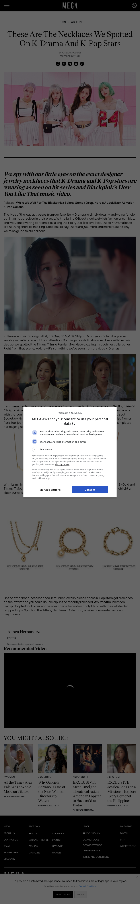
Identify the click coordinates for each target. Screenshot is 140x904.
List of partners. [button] (62, 464)
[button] (70, 449)
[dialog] (70, 452)
